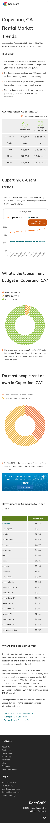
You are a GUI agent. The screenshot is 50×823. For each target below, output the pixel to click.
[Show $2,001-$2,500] (11, 292)
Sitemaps (6, 766)
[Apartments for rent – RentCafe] (10, 4)
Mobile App (6, 756)
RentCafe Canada (9, 769)
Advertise (6, 760)
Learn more (25, 487)
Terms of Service (9, 782)
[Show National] (33, 217)
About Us (6, 747)
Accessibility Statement (11, 792)
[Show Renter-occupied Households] (17, 395)
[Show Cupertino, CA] (14, 217)
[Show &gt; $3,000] (9, 299)
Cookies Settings (9, 795)
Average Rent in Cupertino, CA (16, 720)
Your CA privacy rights (11, 789)
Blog (4, 763)
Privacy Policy (7, 786)
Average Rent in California (15, 717)
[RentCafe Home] (37, 802)
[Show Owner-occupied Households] (17, 398)
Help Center (7, 753)
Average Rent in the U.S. (21, 713)
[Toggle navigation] (44, 3)
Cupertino (6, 523)
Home (6, 713)
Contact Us (6, 750)
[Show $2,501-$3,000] (11, 296)
